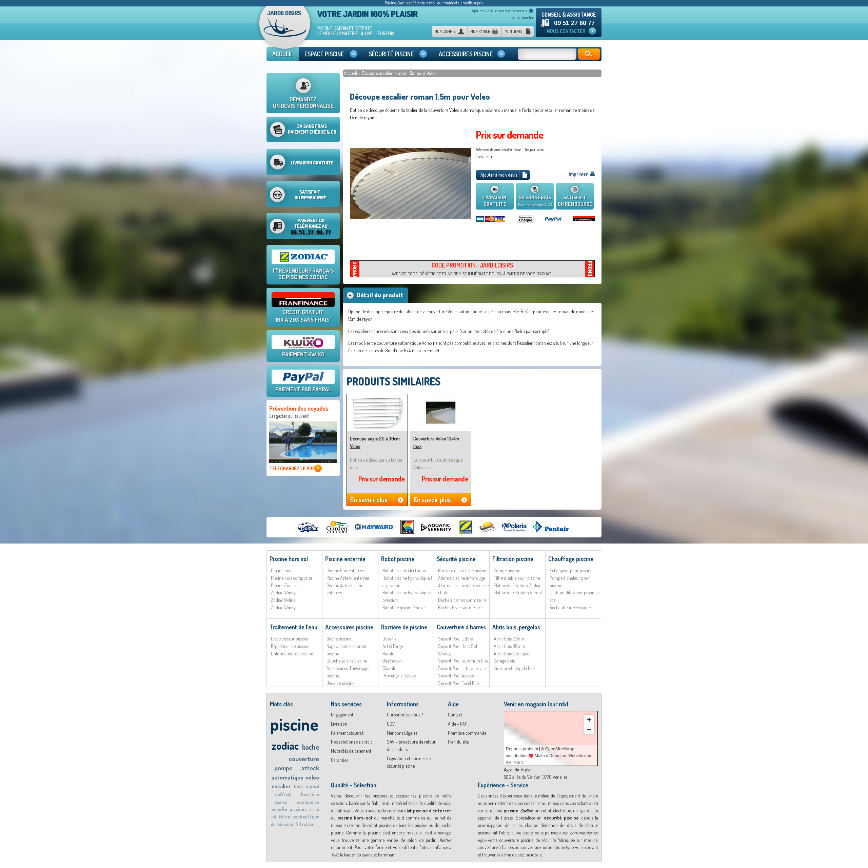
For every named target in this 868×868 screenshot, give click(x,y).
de (273, 824)
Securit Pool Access (456, 675)
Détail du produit (380, 295)
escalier (281, 786)
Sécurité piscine (456, 559)
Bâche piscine (339, 639)
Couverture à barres (461, 627)
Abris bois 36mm (509, 646)
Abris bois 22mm (509, 639)
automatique (287, 777)
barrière (310, 794)
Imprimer (578, 174)
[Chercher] (589, 54)
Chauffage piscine (570, 559)
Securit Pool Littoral (456, 639)
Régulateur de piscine (290, 646)
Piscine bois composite (291, 578)
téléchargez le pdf (292, 468)
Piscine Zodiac (284, 585)
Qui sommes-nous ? (405, 714)
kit (274, 817)
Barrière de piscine (404, 627)
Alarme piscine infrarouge (461, 578)
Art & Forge (392, 646)
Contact (455, 714)
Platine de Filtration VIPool (518, 592)
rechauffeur (306, 817)
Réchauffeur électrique (570, 607)
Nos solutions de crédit (351, 742)
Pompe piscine (507, 570)
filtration (305, 824)
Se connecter (523, 17)
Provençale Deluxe (399, 675)
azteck (310, 768)
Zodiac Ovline (283, 600)
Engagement (342, 714)
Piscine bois (281, 570)
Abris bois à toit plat (512, 653)
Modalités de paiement (351, 751)
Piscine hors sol (289, 559)
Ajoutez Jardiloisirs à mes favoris (499, 10)
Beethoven (392, 661)
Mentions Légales (402, 733)
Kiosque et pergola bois (514, 668)
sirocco (285, 824)
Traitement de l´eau (293, 627)
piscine (294, 724)
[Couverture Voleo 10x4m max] (440, 397)
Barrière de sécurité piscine (462, 570)
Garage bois (504, 661)
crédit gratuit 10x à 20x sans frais (303, 315)
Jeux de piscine (340, 683)
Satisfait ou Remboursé (575, 200)
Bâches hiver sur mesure (460, 607)
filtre (284, 817)
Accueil (351, 73)
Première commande (467, 733)
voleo (312, 777)
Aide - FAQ (458, 724)
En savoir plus (369, 499)
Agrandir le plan (518, 769)
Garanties (339, 760)
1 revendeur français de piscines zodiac (303, 273)
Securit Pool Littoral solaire (462, 668)
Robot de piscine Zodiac (404, 607)
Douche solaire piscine (347, 661)
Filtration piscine (512, 559)
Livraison (339, 724)
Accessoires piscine (349, 627)
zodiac (285, 745)
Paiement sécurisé (347, 733)
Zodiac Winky (283, 592)
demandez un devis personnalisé (303, 102)
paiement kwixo (303, 354)
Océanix (389, 639)
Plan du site (458, 742)
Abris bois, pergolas (516, 627)
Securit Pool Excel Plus (458, 683)
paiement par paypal (303, 389)
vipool (312, 786)
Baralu (388, 653)
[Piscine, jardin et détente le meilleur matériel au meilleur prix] (285, 30)
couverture (304, 758)
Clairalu (389, 668)
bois (298, 786)
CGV (391, 724)
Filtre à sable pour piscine (517, 578)
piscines (298, 809)
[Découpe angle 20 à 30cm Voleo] (377, 397)
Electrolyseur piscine (289, 639)
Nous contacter (566, 31)
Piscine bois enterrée (345, 570)
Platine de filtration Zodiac (517, 585)
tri (311, 809)
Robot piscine (397, 559)
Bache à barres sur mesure (462, 600)
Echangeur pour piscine (571, 570)
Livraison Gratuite (494, 200)
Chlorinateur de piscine (292, 653)
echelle (279, 809)
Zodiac (281, 802)
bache (310, 747)
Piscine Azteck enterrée (348, 578)
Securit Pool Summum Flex (463, 661)
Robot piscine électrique (404, 570)
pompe (283, 768)
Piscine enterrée (345, 559)
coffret (283, 794)
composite (308, 802)
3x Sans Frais (535, 200)
